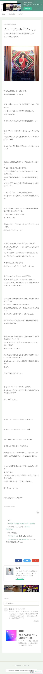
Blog (3, 14)
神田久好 (11, 609)
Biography (12, 14)
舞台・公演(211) (12, 506)
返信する (36, 621)
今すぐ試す (27, 8)
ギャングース (13, 536)
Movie (20, 14)
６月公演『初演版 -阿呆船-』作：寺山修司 (21, 523)
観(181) (6, 506)
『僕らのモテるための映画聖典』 (18, 539)
